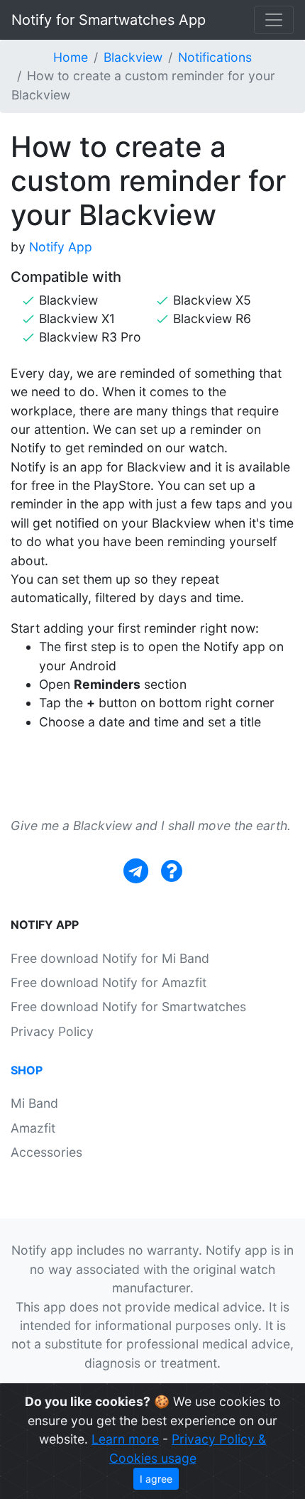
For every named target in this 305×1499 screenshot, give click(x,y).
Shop (27, 1070)
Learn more (125, 1439)
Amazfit (33, 1128)
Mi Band (34, 1103)
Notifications (215, 57)
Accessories (46, 1152)
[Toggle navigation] (274, 20)
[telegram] (135, 871)
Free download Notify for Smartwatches (128, 1006)
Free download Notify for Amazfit (108, 982)
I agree (156, 1479)
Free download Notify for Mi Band (110, 958)
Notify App (60, 246)
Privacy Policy (52, 1031)
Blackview (133, 57)
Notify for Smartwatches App (108, 19)
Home (70, 57)
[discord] (171, 871)
